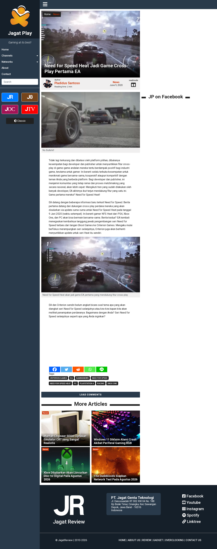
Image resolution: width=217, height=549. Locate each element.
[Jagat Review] (10, 100)
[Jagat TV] (30, 112)
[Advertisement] (95, 342)
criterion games (58, 378)
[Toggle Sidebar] (46, 4)
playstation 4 (87, 383)
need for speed (99, 378)
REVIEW (146, 540)
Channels (7, 55)
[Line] (101, 369)
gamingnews (82, 378)
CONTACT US (193, 540)
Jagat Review (69, 522)
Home (5, 49)
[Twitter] (66, 369)
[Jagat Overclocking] (10, 112)
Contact (6, 74)
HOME (122, 540)
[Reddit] (78, 369)
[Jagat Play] (69, 516)
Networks (7, 61)
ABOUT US (134, 540)
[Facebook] (54, 369)
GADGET (158, 540)
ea (71, 378)
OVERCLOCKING (174, 540)
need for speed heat (60, 383)
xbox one (112, 383)
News (56, 14)
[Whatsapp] (89, 369)
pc (75, 383)
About (5, 67)
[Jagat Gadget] (30, 100)
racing (100, 383)
